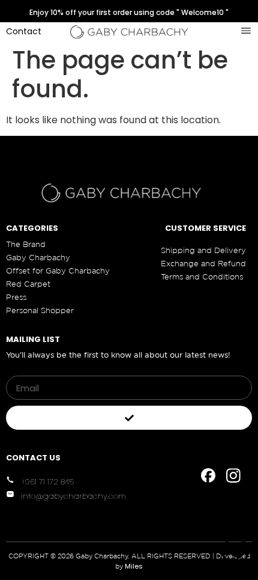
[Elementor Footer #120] (208, 475)
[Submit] (129, 418)
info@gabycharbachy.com (73, 496)
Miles (134, 566)
